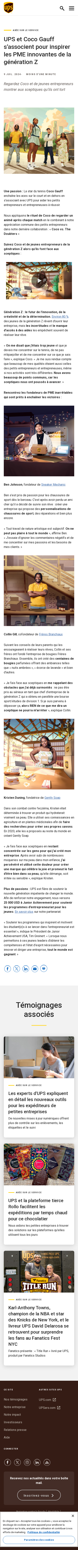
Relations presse (15, 1430)
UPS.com (47, 1400)
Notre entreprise (15, 1407)
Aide (7, 1437)
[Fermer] (73, 1516)
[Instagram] (27, 1464)
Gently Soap (52, 798)
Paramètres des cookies (39, 1539)
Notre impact (12, 1414)
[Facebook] (7, 1464)
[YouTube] (47, 1464)
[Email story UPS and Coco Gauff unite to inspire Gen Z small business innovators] (35, 969)
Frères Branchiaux (51, 634)
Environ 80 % (60, 316)
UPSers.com (49, 1408)
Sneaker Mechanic (53, 484)
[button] (63, 7)
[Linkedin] (37, 1464)
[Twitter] (17, 1464)
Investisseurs (13, 1422)
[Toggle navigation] (71, 8)
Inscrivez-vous (37, 1495)
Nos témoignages (15, 1399)
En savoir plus (24, 912)
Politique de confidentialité (43, 1532)
